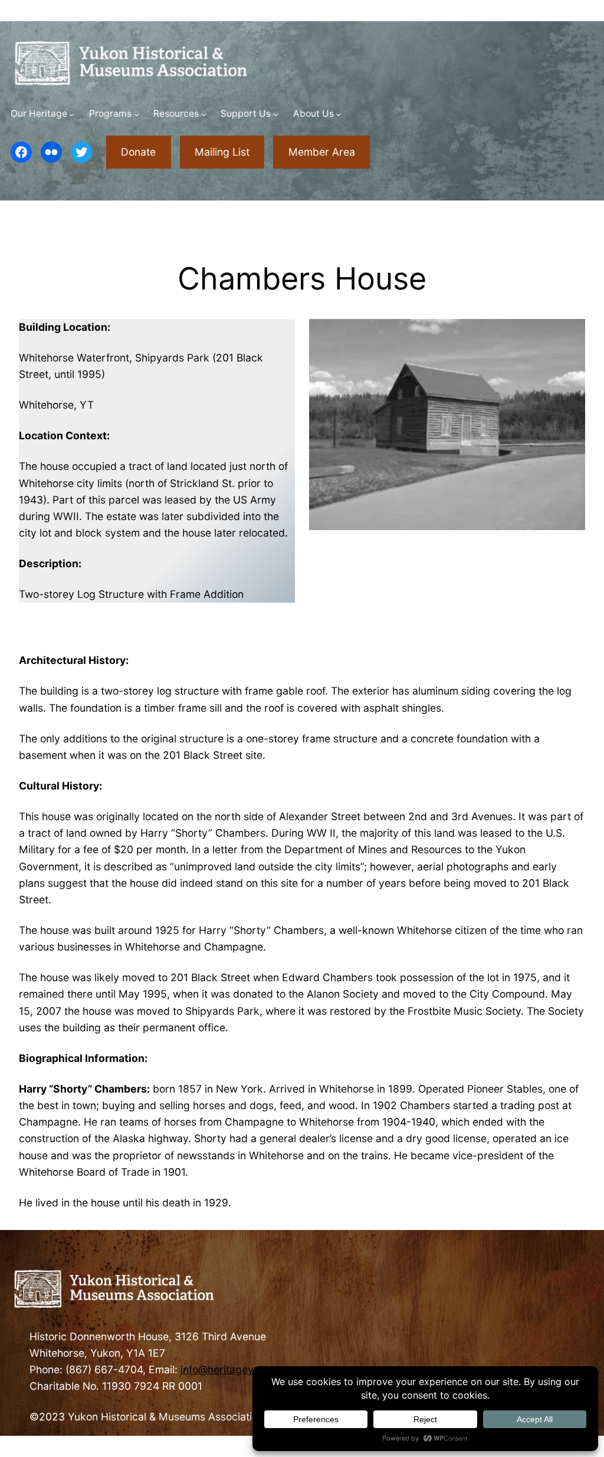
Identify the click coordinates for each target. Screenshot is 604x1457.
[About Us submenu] (338, 114)
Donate (138, 152)
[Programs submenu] (136, 114)
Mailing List (222, 152)
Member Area (321, 152)
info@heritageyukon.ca (236, 1369)
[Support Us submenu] (275, 114)
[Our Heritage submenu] (71, 114)
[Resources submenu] (203, 114)
